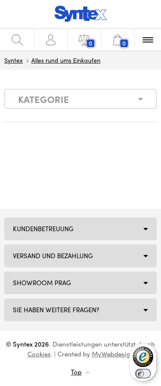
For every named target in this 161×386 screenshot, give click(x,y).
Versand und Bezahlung (53, 255)
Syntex (13, 60)
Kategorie (43, 99)
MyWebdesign (113, 354)
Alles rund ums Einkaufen (65, 60)
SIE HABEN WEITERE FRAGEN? (56, 309)
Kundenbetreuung (43, 228)
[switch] (143, 373)
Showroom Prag (42, 282)
